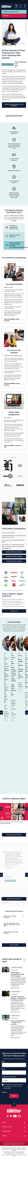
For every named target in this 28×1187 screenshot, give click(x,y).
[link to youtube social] (15, 1116)
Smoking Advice (16, 1015)
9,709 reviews (23, 62)
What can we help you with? (9, 1076)
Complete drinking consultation (14, 556)
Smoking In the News (17, 967)
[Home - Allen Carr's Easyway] (6, 7)
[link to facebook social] (7, 1116)
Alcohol (16, 83)
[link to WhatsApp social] (19, 1116)
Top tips (14, 1136)
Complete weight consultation (14, 561)
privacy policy (7, 1088)
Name (3, 1061)
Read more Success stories (14, 898)
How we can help (14, 1127)
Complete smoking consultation (14, 552)
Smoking (11, 83)
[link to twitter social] (11, 1116)
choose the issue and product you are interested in (14, 105)
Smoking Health (16, 991)
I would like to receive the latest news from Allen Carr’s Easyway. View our (13, 1086)
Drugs (21, 83)
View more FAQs (14, 945)
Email (3, 1069)
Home (14, 1122)
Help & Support (14, 1131)
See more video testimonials (14, 834)
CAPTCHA (4, 1092)
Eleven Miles (21, 1144)
